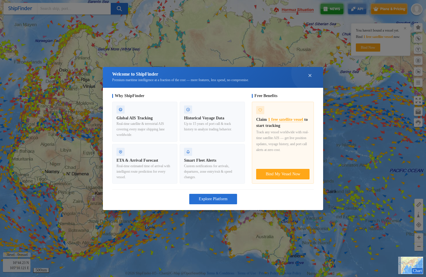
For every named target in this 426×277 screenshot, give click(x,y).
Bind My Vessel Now (283, 174)
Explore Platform (213, 199)
